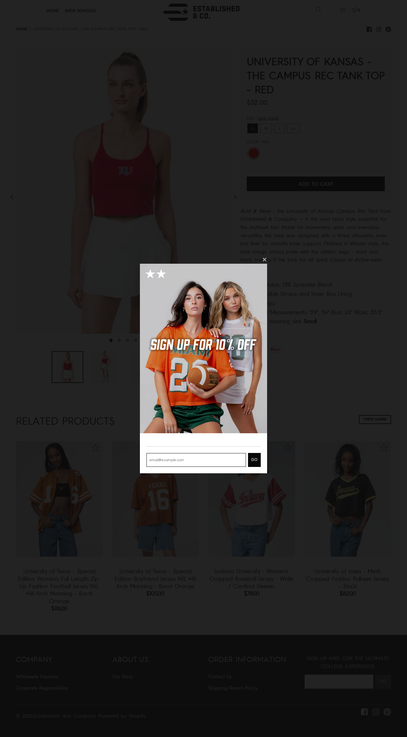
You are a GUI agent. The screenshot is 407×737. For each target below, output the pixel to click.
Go (254, 459)
